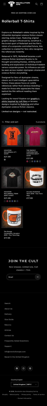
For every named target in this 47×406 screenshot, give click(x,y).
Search (7, 303)
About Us (8, 309)
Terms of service (39, 394)
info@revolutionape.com (15, 352)
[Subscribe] (37, 277)
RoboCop (25, 104)
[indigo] (35, 161)
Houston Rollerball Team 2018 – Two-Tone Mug (34, 193)
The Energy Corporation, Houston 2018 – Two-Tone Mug (12, 233)
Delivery (8, 314)
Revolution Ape (20, 391)
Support (8, 346)
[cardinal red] (27, 161)
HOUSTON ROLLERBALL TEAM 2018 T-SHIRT (11, 193)
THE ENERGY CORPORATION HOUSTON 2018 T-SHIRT (32, 153)
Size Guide (9, 319)
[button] (4, 4)
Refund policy (14, 394)
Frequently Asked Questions (17, 341)
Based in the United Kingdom (17, 357)
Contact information (24, 398)
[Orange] (5, 159)
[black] (30, 161)
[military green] (37, 161)
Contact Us (9, 335)
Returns (8, 325)
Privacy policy (26, 394)
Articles (8, 330)
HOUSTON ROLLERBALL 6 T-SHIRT (10, 152)
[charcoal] (32, 161)
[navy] (40, 161)
